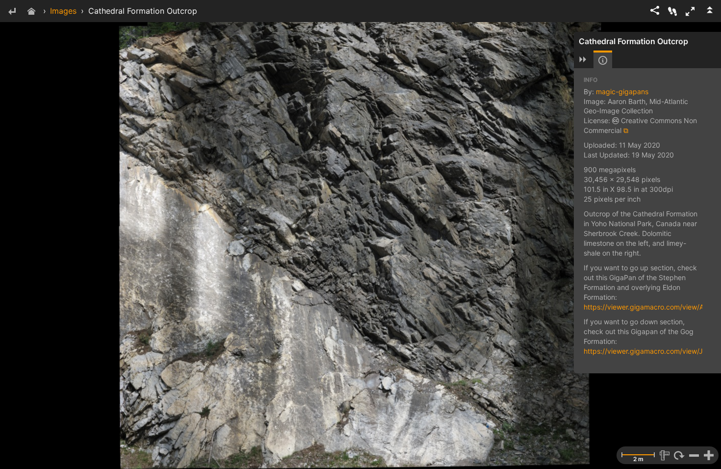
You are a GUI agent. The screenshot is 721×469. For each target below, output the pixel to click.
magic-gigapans (622, 91)
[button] (690, 11)
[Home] (31, 12)
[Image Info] (602, 60)
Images (63, 11)
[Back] (12, 12)
